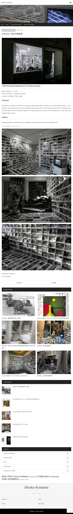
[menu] (70, 2)
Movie (36, 462)
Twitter (33, 493)
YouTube (26, 479)
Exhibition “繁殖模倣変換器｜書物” (11, 318)
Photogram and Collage (36, 470)
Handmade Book (36, 457)
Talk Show (21, 479)
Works (39, 499)
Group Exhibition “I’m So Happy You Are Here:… (15, 375)
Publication (43, 476)
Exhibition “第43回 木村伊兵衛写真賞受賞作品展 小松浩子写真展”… (18, 347)
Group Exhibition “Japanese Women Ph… (23, 411)
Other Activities (36, 466)
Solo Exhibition (7, 276)
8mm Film (7, 476)
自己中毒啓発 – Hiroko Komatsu (11, 126)
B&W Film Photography (8, 30)
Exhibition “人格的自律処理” (44, 375)
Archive (3, 503)
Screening (54, 477)
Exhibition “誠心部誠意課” (44, 345)
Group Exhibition (21, 476)
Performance (33, 476)
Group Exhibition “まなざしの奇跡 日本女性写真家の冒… (26, 399)
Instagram (39, 493)
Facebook (36, 493)
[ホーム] (2, 23)
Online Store (41, 503)
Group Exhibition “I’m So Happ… (21, 424)
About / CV (4, 499)
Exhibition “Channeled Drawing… (21, 436)
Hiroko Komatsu (6, 2)
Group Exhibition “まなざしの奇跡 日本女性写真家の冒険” (53, 318)
